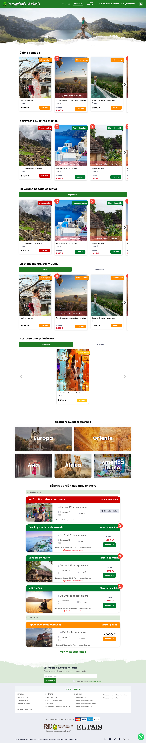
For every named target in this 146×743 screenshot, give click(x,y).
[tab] (73, 194)
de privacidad (65, 706)
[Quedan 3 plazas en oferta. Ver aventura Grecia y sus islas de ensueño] (36, 541)
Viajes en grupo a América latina (115, 695)
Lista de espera (110, 511)
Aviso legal (49, 703)
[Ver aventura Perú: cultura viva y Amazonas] (36, 512)
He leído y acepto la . (89, 681)
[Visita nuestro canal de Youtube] (110, 739)
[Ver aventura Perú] (35, 145)
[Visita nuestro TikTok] (129, 739)
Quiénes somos (22, 700)
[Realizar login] (141, 4)
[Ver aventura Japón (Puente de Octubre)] (35, 77)
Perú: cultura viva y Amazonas (47, 499)
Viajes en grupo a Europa (83, 700)
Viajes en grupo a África (83, 706)
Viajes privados (80, 697)
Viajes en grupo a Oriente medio (86, 703)
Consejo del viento (128, 4)
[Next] (124, 84)
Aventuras (78, 4)
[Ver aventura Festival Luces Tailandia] (73, 370)
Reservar (109, 545)
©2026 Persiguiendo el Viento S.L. (27, 739)
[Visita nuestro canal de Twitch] (114, 739)
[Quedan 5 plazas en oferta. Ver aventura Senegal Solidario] (36, 571)
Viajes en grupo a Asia (111, 698)
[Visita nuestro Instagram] (105, 739)
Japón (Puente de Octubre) (45, 624)
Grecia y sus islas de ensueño (46, 527)
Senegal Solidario (39, 557)
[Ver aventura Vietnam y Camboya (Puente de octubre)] (107, 77)
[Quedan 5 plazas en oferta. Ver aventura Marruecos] (36, 602)
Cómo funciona (22, 697)
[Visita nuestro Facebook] (119, 739)
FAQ (18, 706)
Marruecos (35, 588)
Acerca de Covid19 (52, 697)
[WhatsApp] (141, 736)
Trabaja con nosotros (24, 709)
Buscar (67, 4)
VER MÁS (44, 108)
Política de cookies (52, 706)
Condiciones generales (53, 700)
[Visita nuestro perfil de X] (124, 739)
